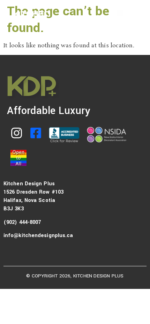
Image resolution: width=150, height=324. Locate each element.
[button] (120, 12)
